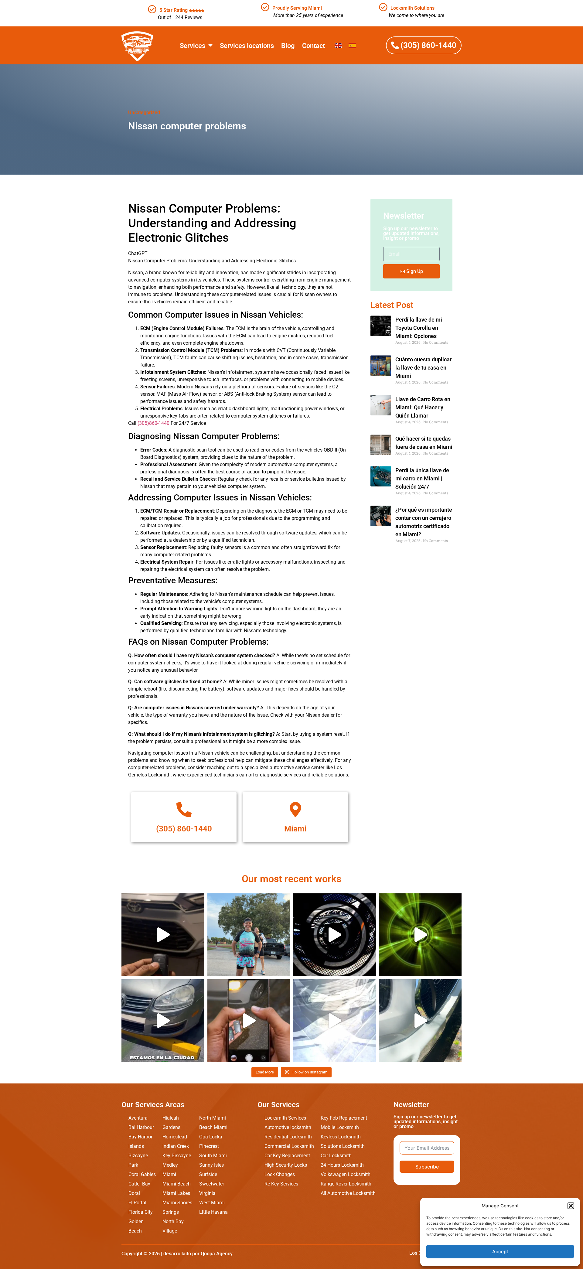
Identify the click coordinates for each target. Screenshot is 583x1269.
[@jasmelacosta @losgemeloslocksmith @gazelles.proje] (248, 934)
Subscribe (427, 1167)
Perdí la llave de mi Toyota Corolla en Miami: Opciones (418, 327)
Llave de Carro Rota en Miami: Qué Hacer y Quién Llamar (422, 407)
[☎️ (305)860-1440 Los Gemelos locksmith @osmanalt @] (420, 1020)
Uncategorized (144, 112)
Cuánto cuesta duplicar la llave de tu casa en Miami (423, 367)
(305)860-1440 (153, 423)
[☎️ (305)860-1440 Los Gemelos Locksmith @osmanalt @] (162, 934)
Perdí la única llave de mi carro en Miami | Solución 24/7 (422, 478)
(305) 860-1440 (184, 828)
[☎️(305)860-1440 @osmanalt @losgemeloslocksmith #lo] (334, 1020)
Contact (313, 45)
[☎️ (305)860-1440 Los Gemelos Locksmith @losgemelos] (334, 934)
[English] (339, 45)
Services (192, 45)
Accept (500, 1251)
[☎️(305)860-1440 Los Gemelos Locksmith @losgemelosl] (420, 934)
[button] (571, 1206)
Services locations (247, 45)
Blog (288, 45)
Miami (295, 828)
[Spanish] (353, 45)
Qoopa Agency (217, 1254)
